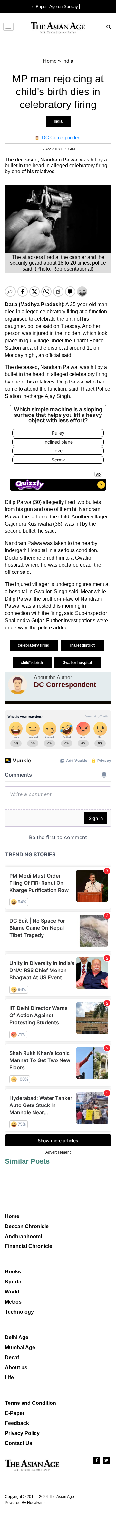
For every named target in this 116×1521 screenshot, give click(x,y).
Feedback (17, 1423)
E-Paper (14, 1413)
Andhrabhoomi (23, 1236)
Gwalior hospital (78, 663)
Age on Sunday (63, 6)
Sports (13, 1281)
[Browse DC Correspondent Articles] (17, 684)
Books (13, 1271)
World (12, 1291)
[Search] (109, 28)
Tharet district (82, 645)
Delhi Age (16, 1337)
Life (9, 1377)
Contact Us (18, 1443)
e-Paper (39, 6)
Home (12, 1216)
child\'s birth (32, 663)
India (58, 121)
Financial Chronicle (28, 1246)
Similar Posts (27, 1161)
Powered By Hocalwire (25, 1502)
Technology (19, 1312)
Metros (13, 1302)
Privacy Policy (22, 1433)
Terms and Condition (30, 1403)
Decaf (12, 1357)
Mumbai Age (20, 1347)
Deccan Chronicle (27, 1226)
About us (16, 1367)
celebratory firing (34, 645)
